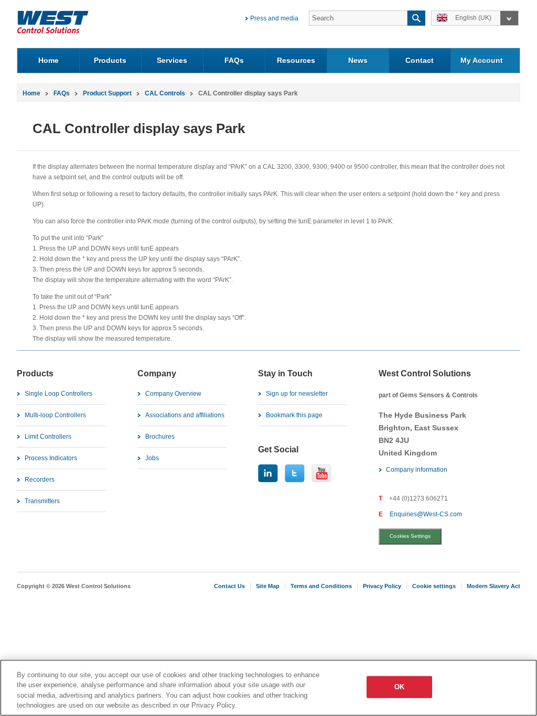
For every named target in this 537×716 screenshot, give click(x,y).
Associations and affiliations (184, 415)
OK (399, 687)
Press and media (274, 18)
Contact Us (229, 586)
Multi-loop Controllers (55, 415)
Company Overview (173, 393)
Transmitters (42, 501)
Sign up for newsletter (297, 393)
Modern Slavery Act (493, 586)
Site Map (268, 586)
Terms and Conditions (321, 586)
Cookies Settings (410, 536)
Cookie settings (434, 586)
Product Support (107, 93)
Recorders (40, 479)
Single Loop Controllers (58, 393)
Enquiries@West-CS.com (426, 514)
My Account (481, 60)
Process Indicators (51, 458)
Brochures (160, 436)
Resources (296, 60)
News (358, 60)
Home (48, 60)
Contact (419, 60)
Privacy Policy (382, 586)
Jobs (152, 458)
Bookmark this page (294, 415)
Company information (416, 469)
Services (172, 60)
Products (110, 60)
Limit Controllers (48, 436)
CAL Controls (165, 93)
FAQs (234, 60)
